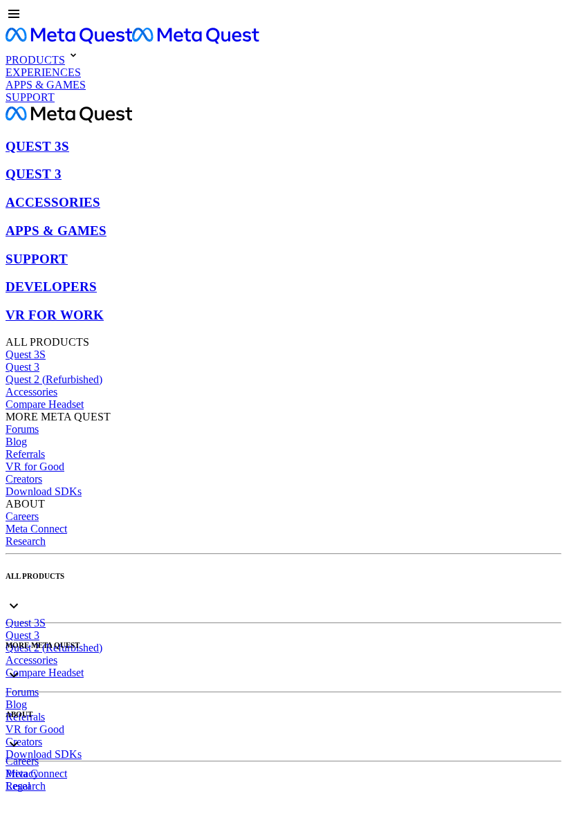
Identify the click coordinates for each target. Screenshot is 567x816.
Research (26, 541)
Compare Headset (45, 404)
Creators (24, 479)
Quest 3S (26, 354)
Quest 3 (22, 367)
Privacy (22, 773)
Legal (18, 786)
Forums (22, 429)
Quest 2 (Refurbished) (54, 379)
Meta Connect (36, 529)
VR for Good (35, 466)
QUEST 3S (37, 146)
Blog (16, 441)
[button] (283, 15)
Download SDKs (44, 491)
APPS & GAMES (56, 230)
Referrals (25, 454)
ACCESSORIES (53, 202)
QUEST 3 (34, 174)
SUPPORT (37, 259)
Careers (22, 516)
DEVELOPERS (51, 286)
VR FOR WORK (55, 315)
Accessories (31, 392)
